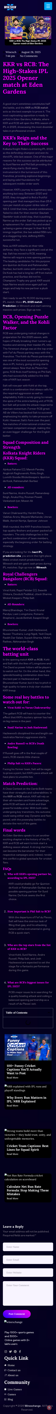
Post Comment (17, 1313)
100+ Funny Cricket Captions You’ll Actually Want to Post (24, 1069)
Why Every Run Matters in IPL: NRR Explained (26, 1099)
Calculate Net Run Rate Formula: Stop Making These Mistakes (28, 1190)
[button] (49, 1012)
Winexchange (33, 1406)
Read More (12, 1077)
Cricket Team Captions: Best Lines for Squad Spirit (28, 1148)
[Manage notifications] (49, 1407)
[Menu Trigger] (48, 6)
